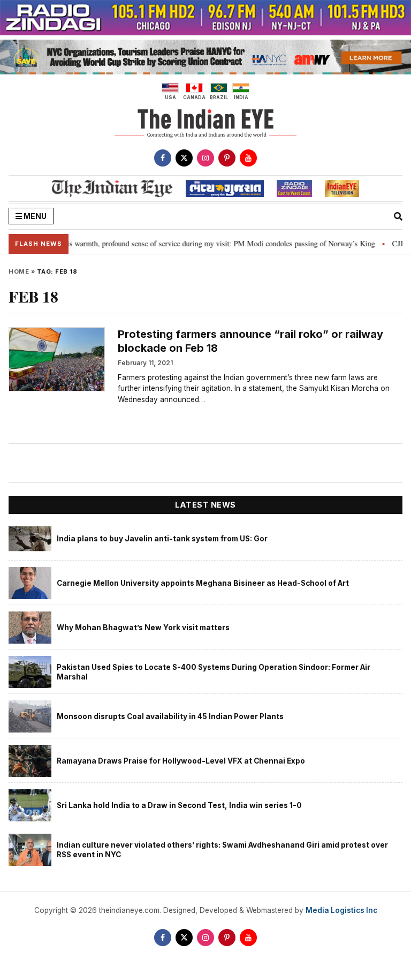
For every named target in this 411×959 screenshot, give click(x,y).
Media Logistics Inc (341, 910)
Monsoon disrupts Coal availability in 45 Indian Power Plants (170, 716)
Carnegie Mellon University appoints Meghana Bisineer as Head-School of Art (203, 583)
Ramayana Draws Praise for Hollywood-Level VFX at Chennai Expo (181, 761)
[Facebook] (162, 158)
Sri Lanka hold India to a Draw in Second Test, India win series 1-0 (179, 805)
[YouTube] (248, 158)
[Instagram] (205, 158)
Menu (34, 216)
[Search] (398, 216)
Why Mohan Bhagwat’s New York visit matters (143, 627)
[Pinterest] (226, 158)
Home (19, 271)
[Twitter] (184, 158)
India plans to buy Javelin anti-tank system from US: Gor (162, 538)
